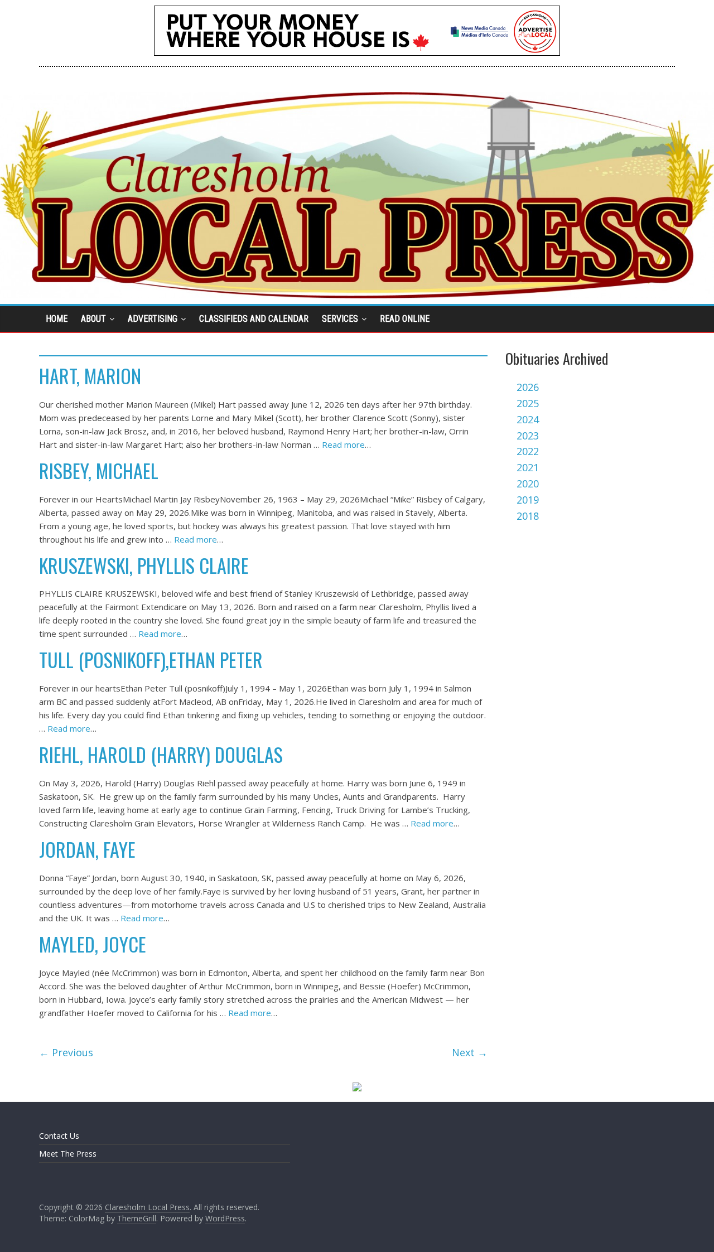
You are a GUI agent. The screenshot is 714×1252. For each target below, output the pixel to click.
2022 (528, 451)
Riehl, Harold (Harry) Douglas (161, 754)
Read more (343, 444)
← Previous (66, 1052)
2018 (528, 516)
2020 (528, 483)
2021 (528, 467)
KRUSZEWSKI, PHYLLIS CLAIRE (144, 565)
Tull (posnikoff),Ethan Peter (151, 659)
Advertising (152, 318)
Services (340, 318)
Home (56, 318)
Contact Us (59, 1135)
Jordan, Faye (87, 849)
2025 (528, 403)
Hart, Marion (90, 375)
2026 (528, 387)
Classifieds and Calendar (253, 318)
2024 (528, 419)
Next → (470, 1052)
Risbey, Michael (98, 470)
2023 (528, 435)
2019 (528, 499)
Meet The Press (68, 1153)
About (93, 318)
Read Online (405, 318)
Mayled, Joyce (92, 944)
